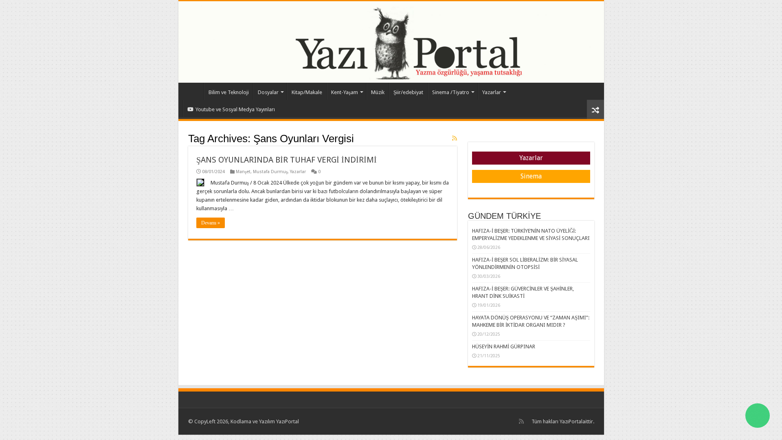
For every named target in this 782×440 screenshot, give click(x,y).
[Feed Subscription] (454, 138)
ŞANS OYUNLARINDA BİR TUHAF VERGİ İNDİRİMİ (286, 160)
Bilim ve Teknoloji (229, 92)
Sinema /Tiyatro (450, 92)
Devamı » (210, 223)
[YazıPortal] (391, 42)
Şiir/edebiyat (408, 92)
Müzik (377, 92)
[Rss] (521, 421)
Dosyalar (268, 92)
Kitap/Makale (307, 92)
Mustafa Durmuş (270, 171)
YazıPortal (571, 421)
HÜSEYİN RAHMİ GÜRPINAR (503, 346)
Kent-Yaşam (344, 92)
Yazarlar (491, 92)
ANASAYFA (193, 91)
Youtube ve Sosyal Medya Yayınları (235, 109)
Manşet (243, 171)
